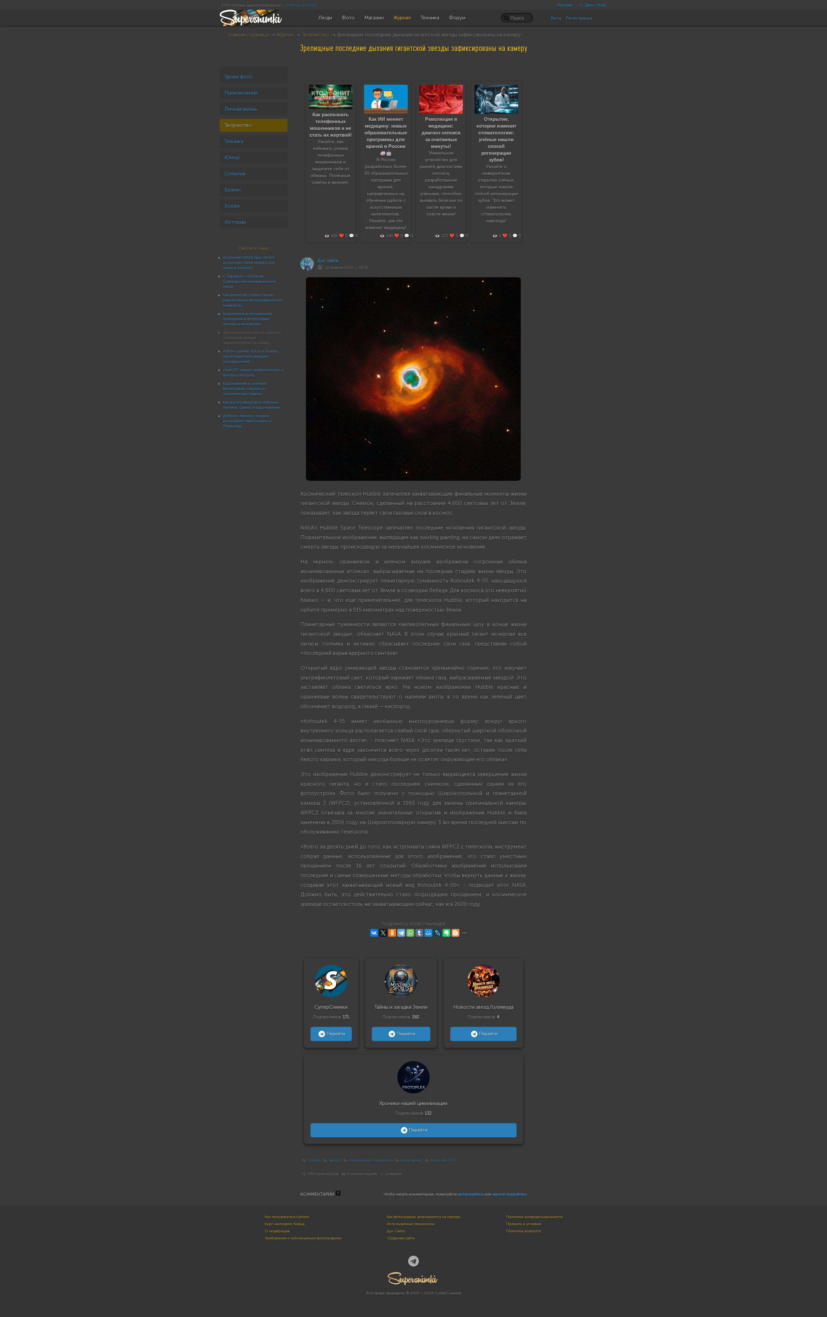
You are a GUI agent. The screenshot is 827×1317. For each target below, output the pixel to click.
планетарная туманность (371, 1160)
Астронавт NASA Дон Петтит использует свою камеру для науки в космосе (249, 262)
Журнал (285, 35)
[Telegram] (401, 933)
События (235, 174)
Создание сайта (401, 1238)
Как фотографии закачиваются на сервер (423, 1217)
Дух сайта (327, 260)
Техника (234, 141)
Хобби (232, 206)
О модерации (277, 1231)
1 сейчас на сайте (301, 5)
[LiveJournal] (437, 933)
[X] (383, 933)
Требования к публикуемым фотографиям (303, 1238)
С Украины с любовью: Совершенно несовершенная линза (249, 281)
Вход (556, 18)
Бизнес (233, 190)
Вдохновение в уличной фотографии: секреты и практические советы (245, 388)
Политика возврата (523, 1231)
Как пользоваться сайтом (287, 1217)
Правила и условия (523, 1224)
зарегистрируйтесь (509, 1194)
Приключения (241, 93)
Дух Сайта (396, 1231)
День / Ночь (595, 5)
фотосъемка (411, 1160)
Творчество (315, 35)
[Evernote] (446, 933)
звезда (334, 1160)
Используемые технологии (410, 1224)
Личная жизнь (241, 109)
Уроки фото (238, 77)
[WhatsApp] (410, 933)
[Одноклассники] (392, 933)
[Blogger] (455, 933)
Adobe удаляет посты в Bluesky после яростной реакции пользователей (251, 356)
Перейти (336, 1034)
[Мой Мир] (428, 933)
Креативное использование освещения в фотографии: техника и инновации (247, 318)
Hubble (314, 1160)
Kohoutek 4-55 (443, 1160)
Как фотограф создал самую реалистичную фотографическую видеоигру (252, 300)
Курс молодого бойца (285, 1224)
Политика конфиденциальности (534, 1217)
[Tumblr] (419, 933)
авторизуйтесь (471, 1194)
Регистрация (579, 18)
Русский (564, 5)
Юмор (232, 157)
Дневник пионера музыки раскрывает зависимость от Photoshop (248, 421)
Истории (235, 222)
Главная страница (248, 35)
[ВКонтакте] (374, 933)
